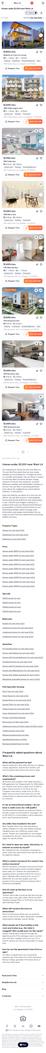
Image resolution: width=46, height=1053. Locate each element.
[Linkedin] (23, 1026)
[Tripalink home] (2, 2)
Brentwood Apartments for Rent (15, 744)
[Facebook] (7, 1026)
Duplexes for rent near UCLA (14, 539)
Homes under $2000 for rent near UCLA (18, 577)
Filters (32, 13)
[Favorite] (41, 51)
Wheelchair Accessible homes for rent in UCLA (21, 679)
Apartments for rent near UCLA (15, 535)
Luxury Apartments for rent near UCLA (18, 713)
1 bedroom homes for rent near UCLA (17, 628)
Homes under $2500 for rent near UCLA (18, 582)
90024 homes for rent (11, 611)
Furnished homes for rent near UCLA (17, 662)
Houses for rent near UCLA (13, 530)
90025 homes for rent (11, 598)
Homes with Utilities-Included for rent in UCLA (20, 675)
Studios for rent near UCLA (13, 623)
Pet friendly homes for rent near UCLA (18, 649)
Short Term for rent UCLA (12, 691)
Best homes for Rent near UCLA (15, 722)
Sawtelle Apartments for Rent (14, 739)
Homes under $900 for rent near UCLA (18, 555)
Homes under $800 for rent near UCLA (18, 551)
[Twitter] (14, 1026)
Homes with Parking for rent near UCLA (18, 653)
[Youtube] (39, 1026)
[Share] (37, 51)
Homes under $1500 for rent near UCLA (18, 573)
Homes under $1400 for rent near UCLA (18, 569)
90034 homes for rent (11, 603)
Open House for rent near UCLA (15, 696)
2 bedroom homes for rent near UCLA (17, 632)
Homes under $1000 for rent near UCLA (18, 560)
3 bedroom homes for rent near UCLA (17, 636)
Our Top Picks (36, 18)
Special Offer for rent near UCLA (15, 704)
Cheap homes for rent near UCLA (16, 709)
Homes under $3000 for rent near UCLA (18, 586)
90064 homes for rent (11, 607)
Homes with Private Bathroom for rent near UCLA (22, 657)
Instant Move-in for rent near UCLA (16, 700)
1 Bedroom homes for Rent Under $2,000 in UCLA (22, 726)
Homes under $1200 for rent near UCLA (18, 564)
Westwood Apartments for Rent (15, 735)
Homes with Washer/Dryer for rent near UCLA (20, 670)
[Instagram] (31, 1026)
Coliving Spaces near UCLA (13, 731)
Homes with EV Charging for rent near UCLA (20, 666)
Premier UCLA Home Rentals (14, 718)
